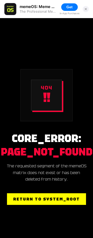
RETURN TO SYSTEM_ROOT (46, 199)
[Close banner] (86, 9)
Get (69, 7)
